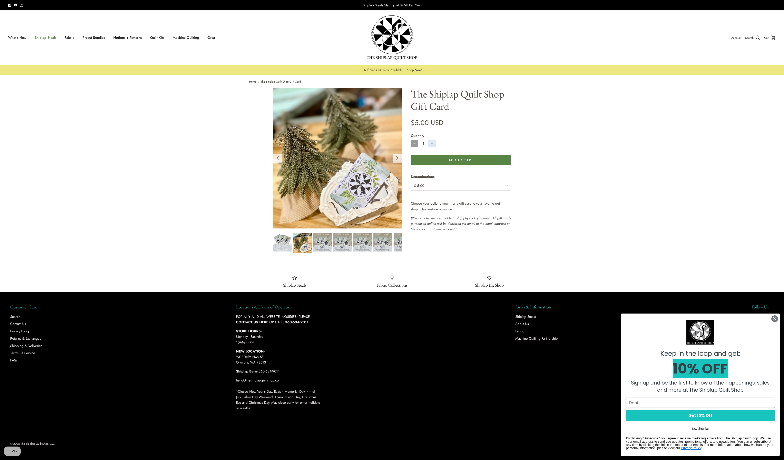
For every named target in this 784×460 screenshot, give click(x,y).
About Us (522, 323)
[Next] (397, 158)
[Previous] (277, 158)
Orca (211, 37)
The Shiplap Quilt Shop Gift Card (281, 82)
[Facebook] (9, 5)
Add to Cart (461, 160)
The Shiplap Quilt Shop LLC (37, 444)
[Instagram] (21, 5)
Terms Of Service (22, 352)
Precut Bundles (93, 37)
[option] (337, 158)
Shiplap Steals (45, 37)
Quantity (417, 135)
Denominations (422, 176)
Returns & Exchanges (25, 338)
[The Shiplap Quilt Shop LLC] (392, 37)
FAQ (13, 360)
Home (252, 82)
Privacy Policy (19, 331)
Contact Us (18, 323)
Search (15, 316)
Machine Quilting (186, 37)
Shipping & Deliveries (26, 345)
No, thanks (700, 428)
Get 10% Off (700, 415)
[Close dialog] (774, 318)
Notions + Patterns (127, 37)
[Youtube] (15, 5)
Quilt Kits (157, 37)
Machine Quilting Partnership (536, 338)
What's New (17, 37)
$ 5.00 (419, 185)
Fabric (69, 37)
